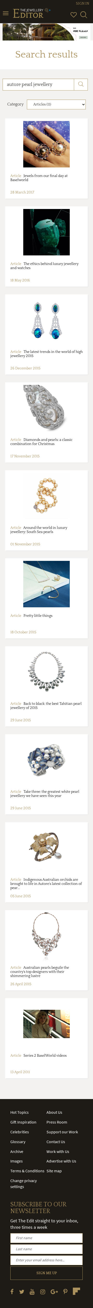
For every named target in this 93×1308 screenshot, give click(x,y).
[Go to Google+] (54, 1292)
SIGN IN (82, 4)
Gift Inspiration (23, 1122)
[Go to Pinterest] (65, 1292)
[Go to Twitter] (21, 1292)
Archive (16, 1151)
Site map (54, 1170)
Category (15, 104)
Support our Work (62, 1131)
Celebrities (19, 1131)
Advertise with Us (61, 1161)
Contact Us (56, 1141)
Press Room (57, 1122)
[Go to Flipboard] (76, 1291)
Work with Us (58, 1151)
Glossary (17, 1141)
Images (16, 1161)
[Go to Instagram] (42, 1292)
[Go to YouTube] (32, 1292)
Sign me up (46, 1273)
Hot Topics (19, 1112)
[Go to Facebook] (12, 1292)
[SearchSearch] (83, 17)
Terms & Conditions (27, 1170)
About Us (54, 1112)
